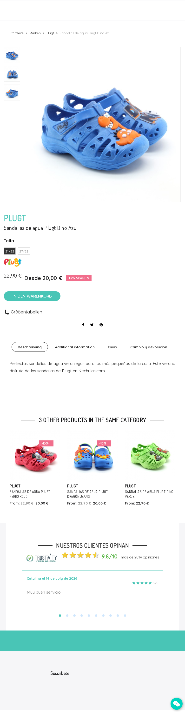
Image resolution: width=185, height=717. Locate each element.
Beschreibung (30, 347)
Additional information (75, 347)
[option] (12, 55)
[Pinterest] (101, 324)
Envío (112, 347)
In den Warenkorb (32, 296)
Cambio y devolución (148, 347)
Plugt (15, 485)
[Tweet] (92, 324)
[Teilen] (83, 324)
